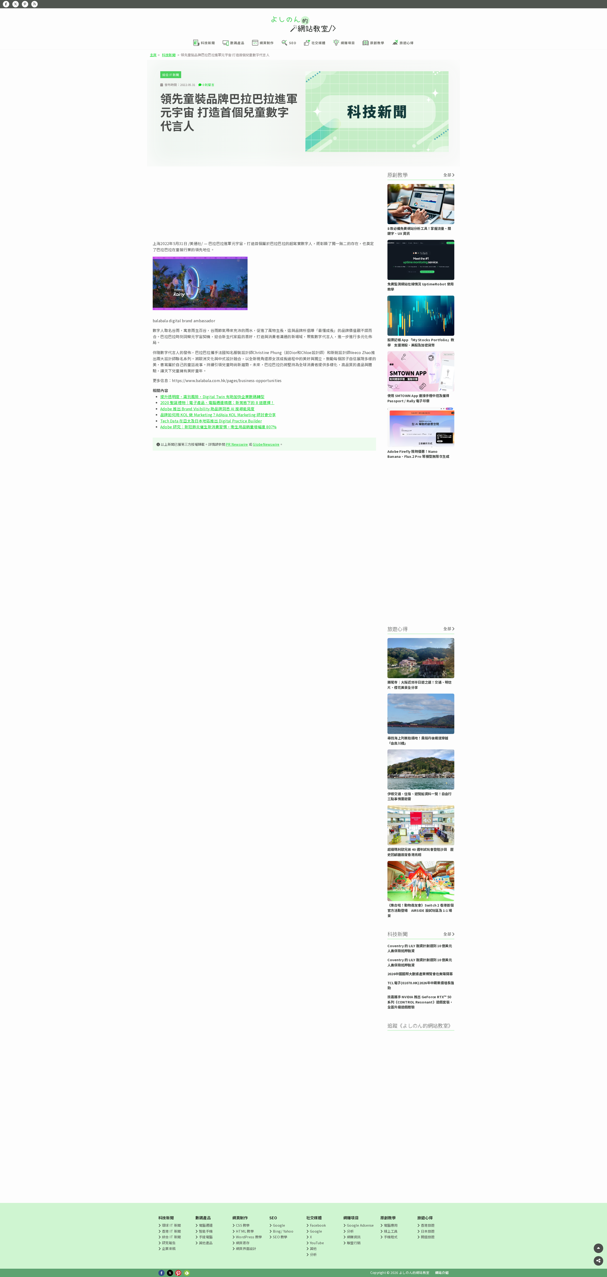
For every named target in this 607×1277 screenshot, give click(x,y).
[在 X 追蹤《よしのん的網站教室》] (15, 4)
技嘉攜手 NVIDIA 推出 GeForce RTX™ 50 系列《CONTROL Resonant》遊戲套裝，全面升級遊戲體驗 (420, 1001)
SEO (273, 1217)
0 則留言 (208, 84)
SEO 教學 (280, 1236)
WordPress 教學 (249, 1236)
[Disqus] (264, 594)
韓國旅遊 (427, 1236)
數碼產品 (203, 1217)
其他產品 (205, 1242)
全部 (447, 175)
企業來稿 (168, 1248)
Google (279, 1225)
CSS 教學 (242, 1225)
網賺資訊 (353, 1236)
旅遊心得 (425, 1217)
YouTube (317, 1242)
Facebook (318, 1225)
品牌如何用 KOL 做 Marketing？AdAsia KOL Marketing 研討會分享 (218, 414)
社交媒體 (314, 1217)
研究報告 (168, 1242)
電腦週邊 (205, 1225)
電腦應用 (390, 1225)
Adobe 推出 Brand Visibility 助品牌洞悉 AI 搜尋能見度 (207, 408)
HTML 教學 (245, 1231)
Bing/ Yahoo (283, 1231)
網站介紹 (442, 1272)
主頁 (153, 54)
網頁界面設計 (246, 1248)
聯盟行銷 (353, 1242)
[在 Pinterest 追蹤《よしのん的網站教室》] (25, 4)
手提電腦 (205, 1236)
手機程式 (390, 1236)
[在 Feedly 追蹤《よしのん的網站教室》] (34, 4)
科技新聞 (168, 54)
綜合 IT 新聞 (170, 74)
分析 (313, 1254)
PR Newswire (237, 444)
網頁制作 (240, 1217)
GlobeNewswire (266, 444)
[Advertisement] (264, 203)
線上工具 (390, 1231)
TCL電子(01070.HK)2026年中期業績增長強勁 (420, 985)
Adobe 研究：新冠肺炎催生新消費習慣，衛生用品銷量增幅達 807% (218, 427)
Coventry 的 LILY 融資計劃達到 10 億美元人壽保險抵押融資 (419, 948)
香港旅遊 (427, 1225)
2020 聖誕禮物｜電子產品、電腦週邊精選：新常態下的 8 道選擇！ (217, 402)
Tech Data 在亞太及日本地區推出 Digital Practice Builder (211, 421)
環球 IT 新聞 (171, 1225)
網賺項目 (351, 1217)
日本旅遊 (427, 1231)
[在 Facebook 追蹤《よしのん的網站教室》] (6, 4)
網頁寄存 (242, 1242)
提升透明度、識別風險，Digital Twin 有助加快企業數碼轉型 (212, 396)
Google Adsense (360, 1225)
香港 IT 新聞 (171, 1231)
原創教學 (388, 1217)
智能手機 (205, 1231)
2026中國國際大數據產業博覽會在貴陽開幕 (420, 973)
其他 (313, 1248)
